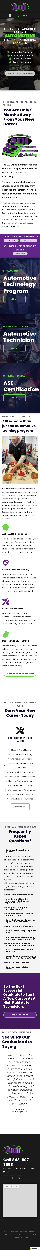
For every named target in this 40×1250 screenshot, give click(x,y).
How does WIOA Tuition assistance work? (17, 908)
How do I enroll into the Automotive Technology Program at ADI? (16, 901)
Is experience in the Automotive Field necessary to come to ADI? (21, 957)
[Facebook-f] (5, 1177)
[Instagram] (12, 1177)
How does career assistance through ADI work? (19, 914)
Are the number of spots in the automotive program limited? (20, 938)
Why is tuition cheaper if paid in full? (21, 932)
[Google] (19, 1177)
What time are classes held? (19, 894)
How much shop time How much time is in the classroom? (20, 944)
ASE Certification (21, 386)
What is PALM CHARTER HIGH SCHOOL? (19, 951)
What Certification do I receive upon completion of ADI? (20, 921)
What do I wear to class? (17, 962)
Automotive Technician (19, 337)
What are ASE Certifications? (20, 926)
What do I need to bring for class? (18, 968)
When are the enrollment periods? (18, 851)
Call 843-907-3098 (17, 1162)
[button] (20, 851)
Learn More (20, 806)
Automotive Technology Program (19, 284)
